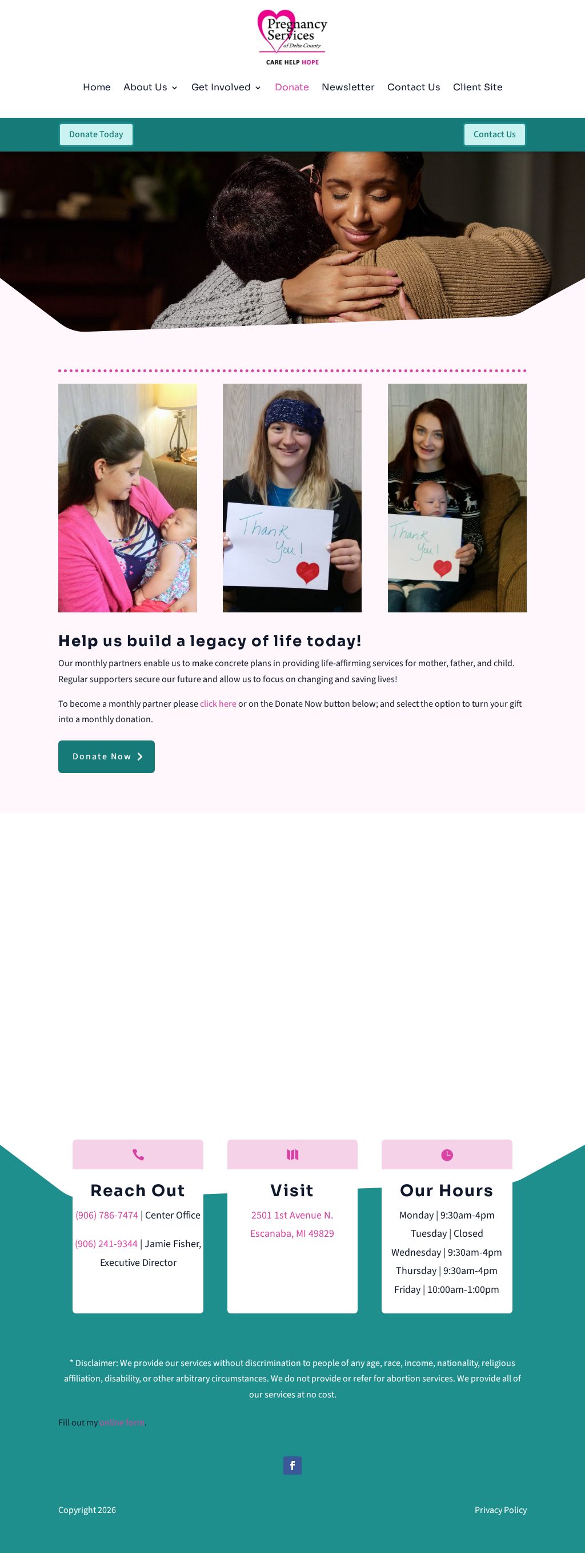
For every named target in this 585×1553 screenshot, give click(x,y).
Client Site (478, 87)
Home (97, 87)
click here (218, 704)
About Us (145, 87)
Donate (292, 87)
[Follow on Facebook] (292, 1465)
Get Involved (221, 87)
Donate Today (96, 134)
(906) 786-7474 (106, 1215)
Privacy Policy (501, 1510)
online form (122, 1422)
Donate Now (102, 756)
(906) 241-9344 (106, 1244)
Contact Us (413, 87)
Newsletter (348, 87)
